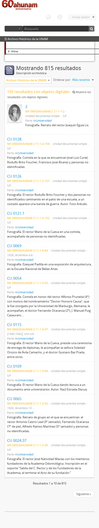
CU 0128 (14, 139)
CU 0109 (14, 366)
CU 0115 (14, 324)
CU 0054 (14, 278)
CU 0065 (14, 398)
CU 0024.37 (16, 440)
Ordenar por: (62, 80)
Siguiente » (83, 494)
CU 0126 (14, 176)
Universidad (44, 120)
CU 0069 (14, 245)
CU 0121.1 (15, 213)
